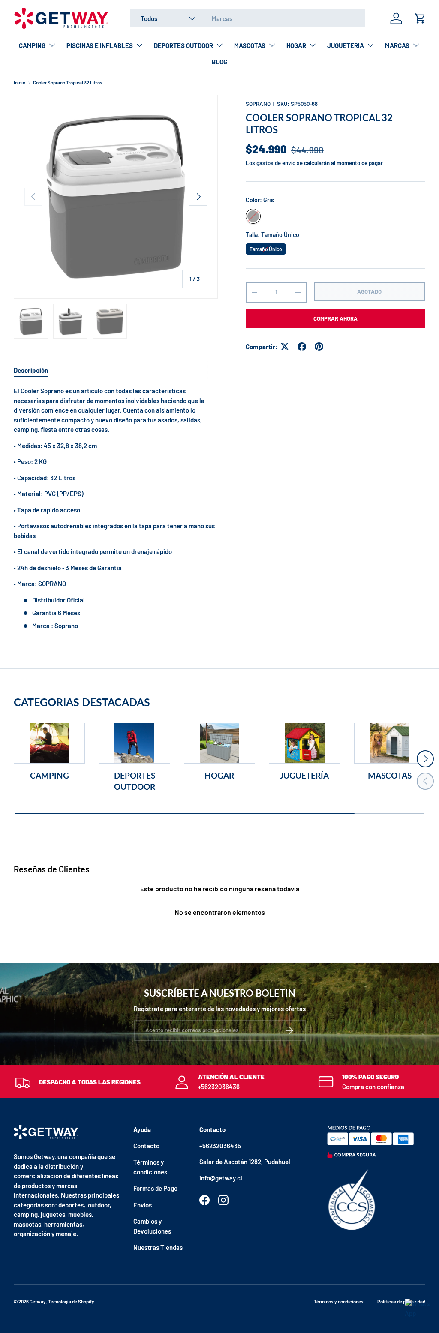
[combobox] (247, 18)
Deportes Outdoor (134, 781)
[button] (420, 18)
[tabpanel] (116, 508)
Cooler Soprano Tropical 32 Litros (67, 82)
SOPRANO (258, 103)
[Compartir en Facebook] (301, 346)
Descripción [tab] (31, 370)
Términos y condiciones (339, 1301)
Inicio (19, 82)
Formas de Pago (155, 1188)
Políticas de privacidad (401, 1301)
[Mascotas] (390, 743)
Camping (49, 775)
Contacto (146, 1146)
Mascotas (390, 775)
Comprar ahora (335, 318)
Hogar (219, 775)
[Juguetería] (304, 743)
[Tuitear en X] (284, 346)
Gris (253, 216)
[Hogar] (219, 743)
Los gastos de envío (270, 162)
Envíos (142, 1205)
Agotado (369, 291)
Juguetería (304, 775)
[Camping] (49, 743)
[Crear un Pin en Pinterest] (319, 346)
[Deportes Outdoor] (134, 743)
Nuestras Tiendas (158, 1247)
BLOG (219, 62)
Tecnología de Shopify (71, 1301)
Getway (38, 1301)
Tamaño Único (266, 247)
